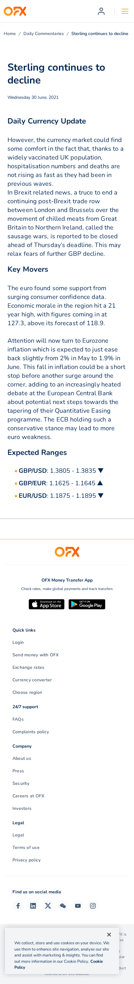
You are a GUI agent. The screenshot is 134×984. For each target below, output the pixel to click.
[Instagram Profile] (92, 905)
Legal (18, 835)
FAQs (18, 719)
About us (21, 758)
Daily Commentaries (43, 34)
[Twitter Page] (48, 905)
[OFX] (15, 11)
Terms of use (26, 847)
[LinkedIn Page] (33, 905)
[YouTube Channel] (78, 905)
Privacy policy (26, 860)
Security (20, 783)
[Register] (101, 11)
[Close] (109, 934)
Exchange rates (28, 667)
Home (10, 34)
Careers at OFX (28, 796)
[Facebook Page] (18, 905)
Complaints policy (30, 732)
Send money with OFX (35, 655)
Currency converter (32, 680)
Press (18, 771)
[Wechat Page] (63, 905)
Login (18, 642)
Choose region (27, 692)
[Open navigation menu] (125, 11)
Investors (21, 808)
